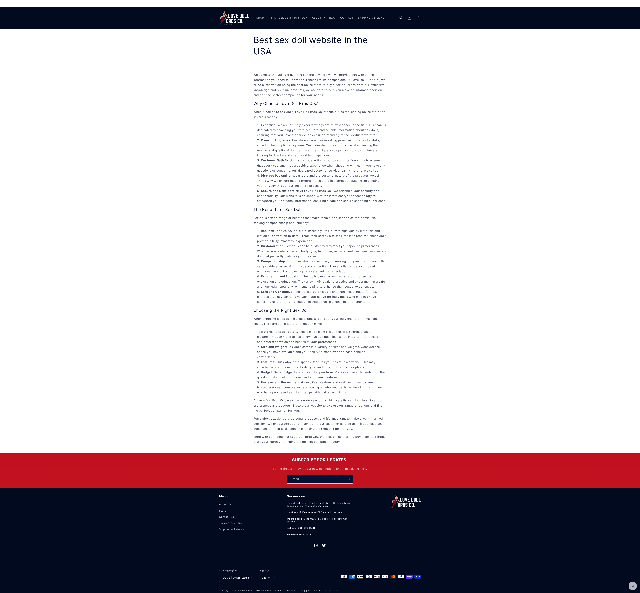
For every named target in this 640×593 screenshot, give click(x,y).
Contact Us (226, 516)
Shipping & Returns (231, 529)
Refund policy (245, 590)
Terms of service (284, 590)
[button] (261, 18)
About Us (225, 504)
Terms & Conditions (232, 523)
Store (222, 510)
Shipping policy (304, 590)
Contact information (327, 590)
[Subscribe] (349, 479)
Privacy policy (263, 590)
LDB (230, 590)
